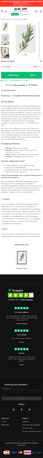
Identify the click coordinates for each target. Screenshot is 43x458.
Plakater (3, 19)
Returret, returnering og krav (31, 431)
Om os (4, 422)
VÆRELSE (9, 19)
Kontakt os (25, 422)
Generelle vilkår (27, 428)
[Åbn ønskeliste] (36, 11)
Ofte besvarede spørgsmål (31, 425)
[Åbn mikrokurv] (41, 11)
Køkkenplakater (16, 19)
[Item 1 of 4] (25, 40)
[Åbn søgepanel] (6, 12)
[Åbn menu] (2, 12)
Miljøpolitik (5, 425)
